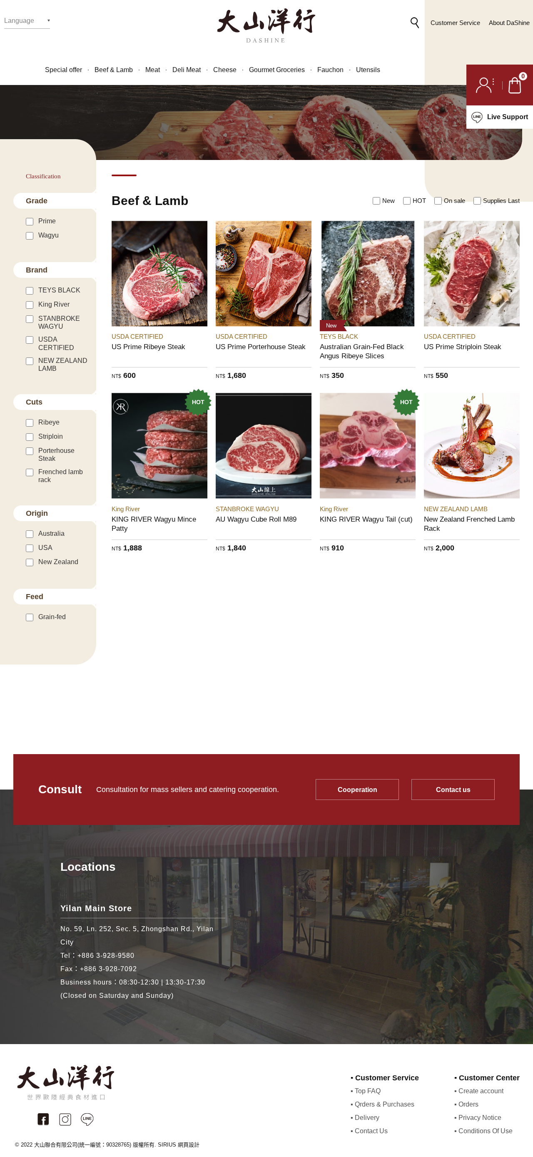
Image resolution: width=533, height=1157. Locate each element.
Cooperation (357, 789)
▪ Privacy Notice (477, 1117)
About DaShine (509, 22)
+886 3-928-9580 (105, 955)
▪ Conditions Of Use (483, 1131)
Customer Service (455, 22)
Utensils (368, 70)
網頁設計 (188, 1145)
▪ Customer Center (487, 1078)
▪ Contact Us (369, 1131)
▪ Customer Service (385, 1078)
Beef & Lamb (114, 70)
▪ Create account (478, 1091)
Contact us (453, 789)
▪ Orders (466, 1104)
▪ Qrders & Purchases (382, 1104)
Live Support (507, 116)
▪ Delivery (365, 1117)
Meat (152, 70)
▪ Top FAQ (366, 1091)
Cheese (225, 70)
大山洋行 (266, 25)
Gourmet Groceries (277, 70)
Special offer (63, 70)
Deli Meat (186, 70)
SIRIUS (167, 1145)
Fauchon (330, 70)
